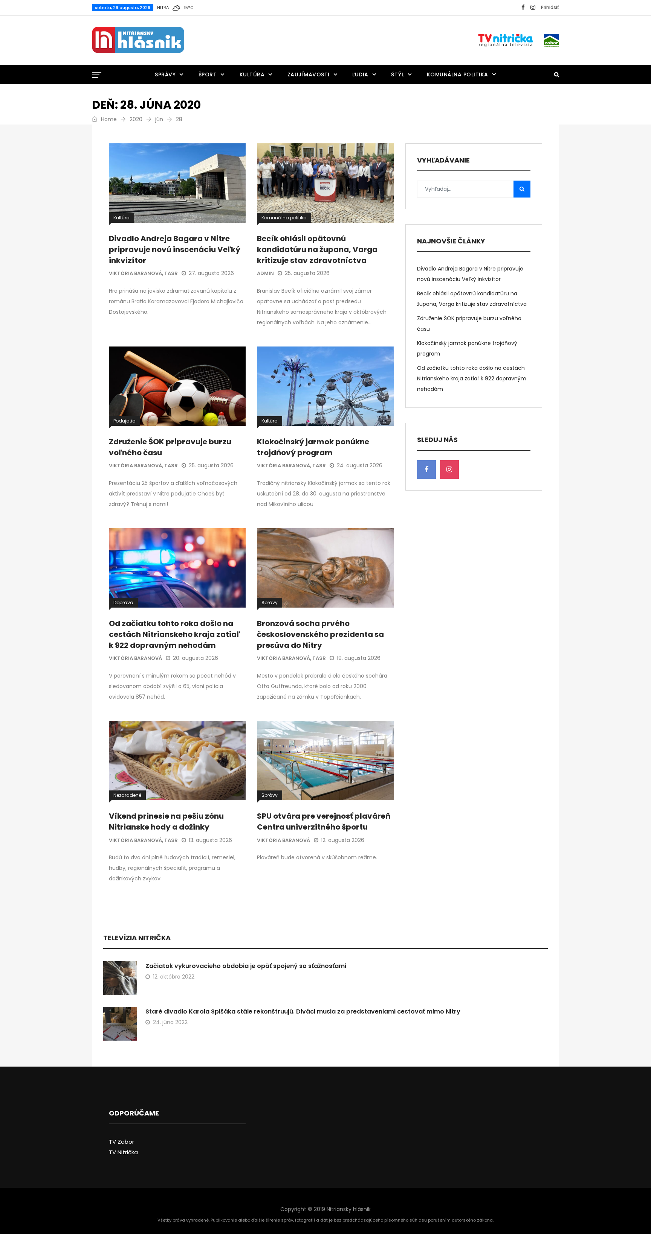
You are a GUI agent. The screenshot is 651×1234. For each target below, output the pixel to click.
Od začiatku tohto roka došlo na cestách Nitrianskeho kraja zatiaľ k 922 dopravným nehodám (174, 634)
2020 (136, 119)
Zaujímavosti (308, 74)
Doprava (123, 602)
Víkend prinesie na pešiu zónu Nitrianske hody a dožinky (166, 821)
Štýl (397, 74)
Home (108, 119)
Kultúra (252, 74)
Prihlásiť (550, 7)
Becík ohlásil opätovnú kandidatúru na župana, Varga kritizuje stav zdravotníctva (317, 249)
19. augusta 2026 (359, 658)
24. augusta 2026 (359, 465)
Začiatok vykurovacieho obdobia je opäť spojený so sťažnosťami (245, 966)
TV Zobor (121, 1142)
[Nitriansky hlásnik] (138, 40)
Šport (208, 74)
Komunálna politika (457, 74)
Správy (165, 74)
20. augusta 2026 (195, 658)
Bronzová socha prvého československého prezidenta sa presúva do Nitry (320, 634)
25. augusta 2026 (307, 273)
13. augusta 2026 (210, 840)
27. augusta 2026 (211, 273)
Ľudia (360, 74)
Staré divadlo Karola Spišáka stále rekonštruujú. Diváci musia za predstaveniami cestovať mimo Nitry (302, 1011)
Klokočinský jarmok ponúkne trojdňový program (313, 447)
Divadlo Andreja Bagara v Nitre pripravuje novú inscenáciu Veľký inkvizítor (174, 249)
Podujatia (124, 421)
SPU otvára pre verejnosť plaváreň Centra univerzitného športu (323, 821)
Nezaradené (127, 795)
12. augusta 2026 (342, 840)
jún (159, 119)
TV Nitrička (123, 1152)
